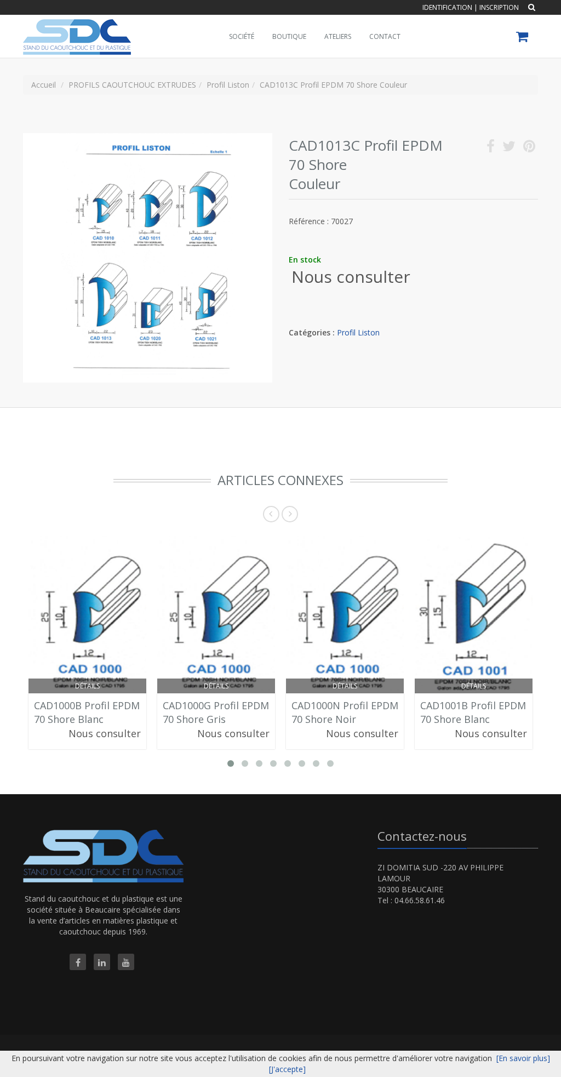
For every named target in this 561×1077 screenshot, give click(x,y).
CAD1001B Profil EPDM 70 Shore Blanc (473, 712)
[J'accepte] (287, 1069)
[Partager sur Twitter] (509, 148)
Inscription (499, 7)
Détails (87, 686)
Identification (447, 7)
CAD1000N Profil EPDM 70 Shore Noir (344, 712)
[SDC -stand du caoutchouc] (75, 28)
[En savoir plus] (523, 1058)
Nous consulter (350, 276)
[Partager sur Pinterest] (529, 148)
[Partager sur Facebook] (490, 148)
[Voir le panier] (523, 38)
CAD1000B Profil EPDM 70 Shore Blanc (87, 712)
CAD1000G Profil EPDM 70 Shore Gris (216, 712)
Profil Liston (358, 332)
